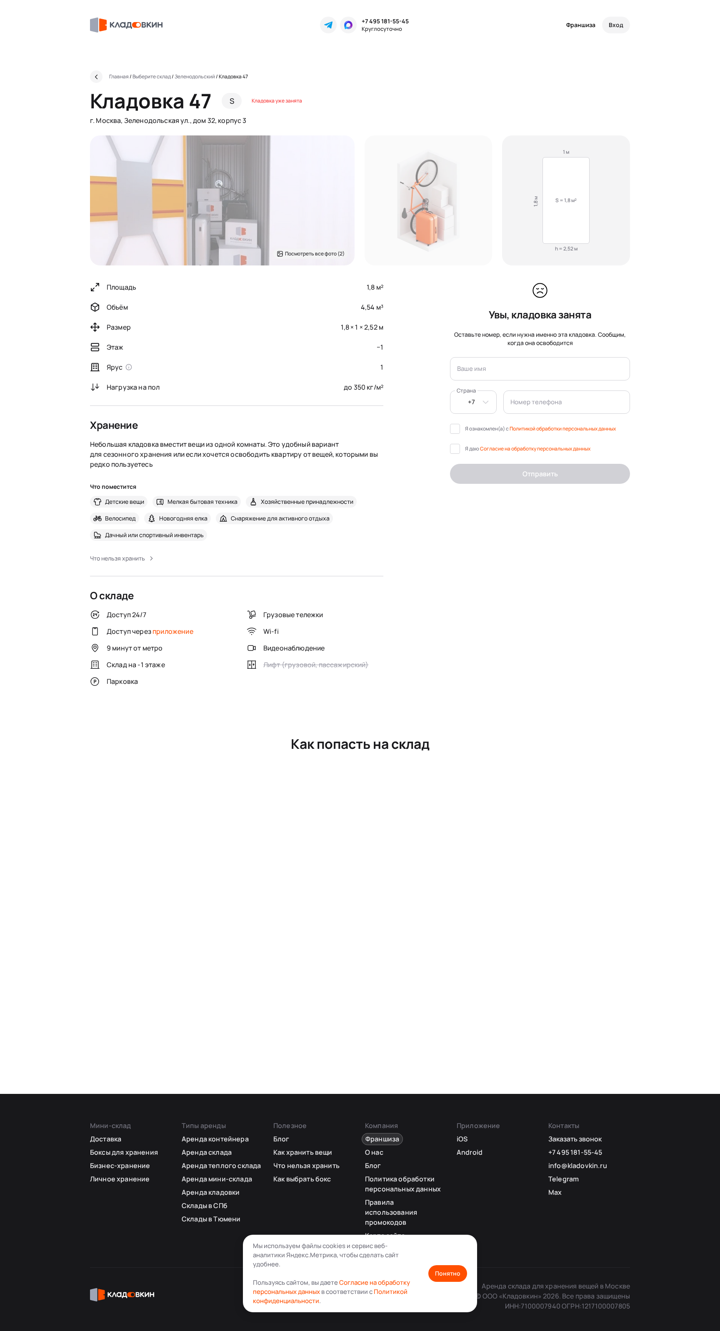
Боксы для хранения (124, 1152)
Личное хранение (120, 1178)
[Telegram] (328, 25)
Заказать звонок (575, 1138)
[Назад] (96, 76)
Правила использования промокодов (391, 1212)
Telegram (563, 1178)
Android (469, 1152)
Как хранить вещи (302, 1152)
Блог (281, 1138)
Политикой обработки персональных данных (563, 428)
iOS (462, 1138)
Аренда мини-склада (217, 1178)
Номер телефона (536, 402)
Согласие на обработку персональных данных (535, 448)
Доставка (105, 1138)
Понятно (447, 1273)
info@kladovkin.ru (577, 1165)
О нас (374, 1152)
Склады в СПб (205, 1205)
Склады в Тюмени (211, 1218)
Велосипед (120, 518)
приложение (172, 631)
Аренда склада (207, 1152)
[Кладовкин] (126, 25)
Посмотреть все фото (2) (315, 253)
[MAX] (348, 25)
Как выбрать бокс (302, 1178)
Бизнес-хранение (120, 1165)
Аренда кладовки (211, 1192)
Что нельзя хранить (306, 1165)
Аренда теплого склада (221, 1165)
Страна (466, 390)
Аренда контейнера (215, 1138)
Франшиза (580, 25)
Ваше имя (471, 368)
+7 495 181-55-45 (385, 21)
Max (555, 1192)
